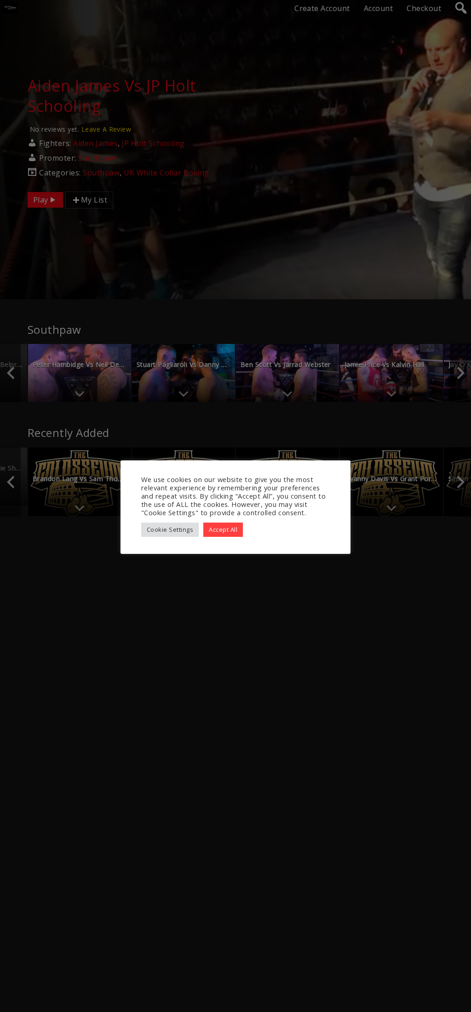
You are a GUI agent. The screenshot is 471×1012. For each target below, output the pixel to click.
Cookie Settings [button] (170, 529)
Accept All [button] (223, 529)
